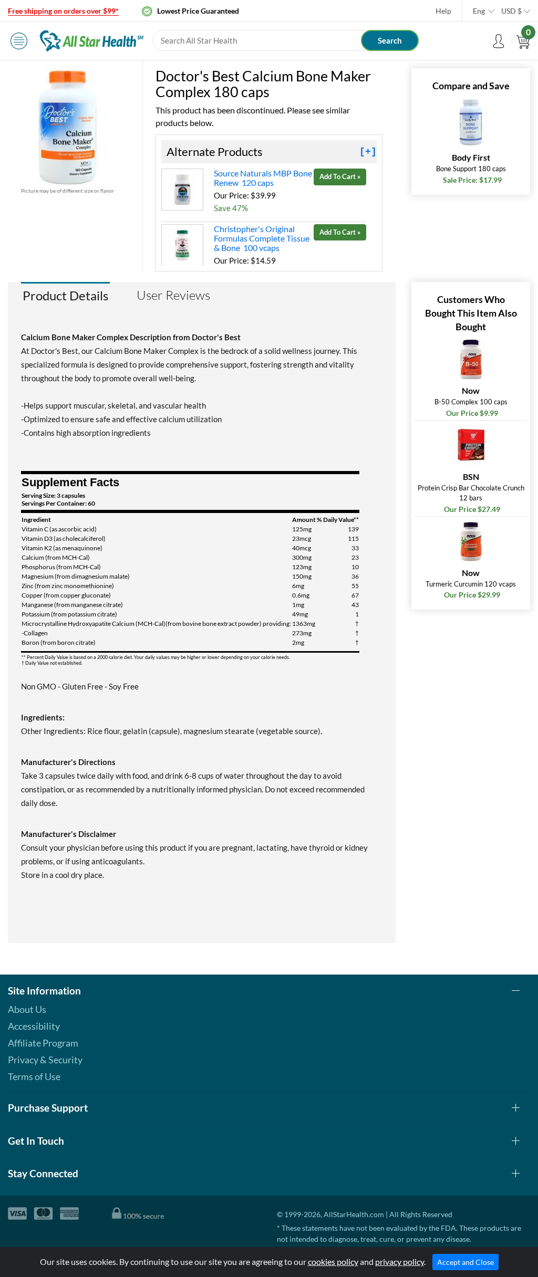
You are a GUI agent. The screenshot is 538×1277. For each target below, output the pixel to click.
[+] (368, 151)
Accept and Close (465, 1262)
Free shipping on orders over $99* (63, 10)
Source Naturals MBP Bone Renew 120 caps (263, 177)
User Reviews (173, 295)
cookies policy (333, 1261)
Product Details (65, 295)
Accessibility (34, 1026)
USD (511, 10)
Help (443, 10)
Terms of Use (34, 1076)
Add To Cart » (339, 176)
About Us (27, 1009)
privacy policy (399, 1261)
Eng (479, 10)
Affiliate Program (43, 1043)
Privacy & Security (45, 1059)
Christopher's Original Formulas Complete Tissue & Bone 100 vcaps (261, 238)
